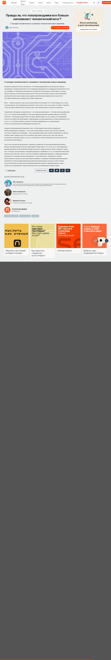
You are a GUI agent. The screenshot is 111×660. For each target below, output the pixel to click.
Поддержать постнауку (88, 29)
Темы (56, 2)
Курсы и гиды (23, 2)
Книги (40, 2)
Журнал (14, 2)
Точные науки (25, 216)
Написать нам (41, 170)
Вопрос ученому (37, 11)
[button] (106, 240)
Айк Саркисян (13, 27)
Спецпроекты (67, 2)
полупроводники (19, 209)
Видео (32, 2)
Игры (49, 2)
